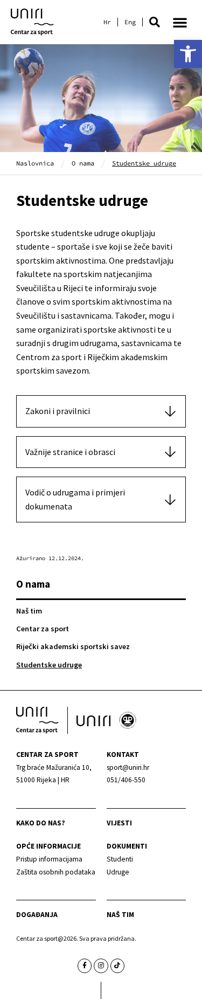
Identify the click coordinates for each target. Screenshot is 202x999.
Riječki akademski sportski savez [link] (73, 646)
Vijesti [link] (119, 823)
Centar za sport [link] (42, 628)
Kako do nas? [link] (40, 823)
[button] (154, 22)
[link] (188, 54)
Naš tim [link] (29, 611)
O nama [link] (83, 163)
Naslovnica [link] (35, 163)
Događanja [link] (37, 914)
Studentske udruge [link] (49, 665)
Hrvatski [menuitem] (107, 22)
